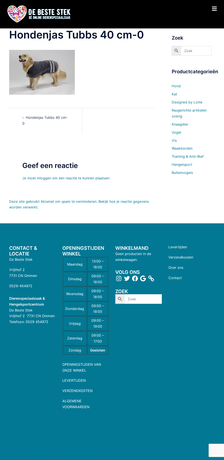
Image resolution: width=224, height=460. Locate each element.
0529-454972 (20, 286)
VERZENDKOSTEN (77, 390)
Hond (176, 86)
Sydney (96, 452)
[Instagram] (118, 278)
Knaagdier (180, 124)
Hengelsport (182, 164)
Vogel (176, 132)
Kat (174, 94)
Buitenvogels (182, 172)
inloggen (44, 178)
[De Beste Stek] (39, 14)
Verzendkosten (180, 257)
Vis (174, 140)
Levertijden (177, 247)
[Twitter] (126, 278)
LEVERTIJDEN (74, 380)
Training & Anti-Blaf (188, 156)
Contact (175, 278)
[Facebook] (134, 278)
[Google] (143, 278)
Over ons (175, 267)
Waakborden (182, 148)
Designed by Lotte (187, 102)
